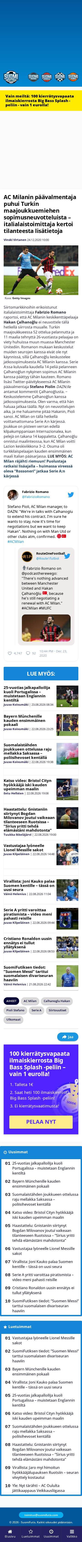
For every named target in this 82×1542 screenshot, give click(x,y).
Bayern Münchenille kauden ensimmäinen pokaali (24, 720)
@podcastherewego (39, 573)
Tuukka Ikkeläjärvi (17, 835)
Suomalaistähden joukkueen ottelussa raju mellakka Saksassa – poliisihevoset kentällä (27, 751)
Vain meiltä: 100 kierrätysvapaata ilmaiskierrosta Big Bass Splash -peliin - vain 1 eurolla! (39, 100)
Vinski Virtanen (15, 240)
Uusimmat (18, 1151)
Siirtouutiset (57, 1010)
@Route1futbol (47, 558)
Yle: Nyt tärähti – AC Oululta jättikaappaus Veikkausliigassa (38, 1488)
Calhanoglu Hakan (57, 1001)
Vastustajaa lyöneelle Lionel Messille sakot (24, 847)
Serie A (36, 1010)
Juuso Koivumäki (16, 704)
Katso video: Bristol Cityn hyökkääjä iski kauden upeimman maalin (27, 784)
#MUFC (45, 608)
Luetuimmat (19, 1326)
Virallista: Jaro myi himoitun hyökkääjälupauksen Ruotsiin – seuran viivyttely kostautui (45, 1472)
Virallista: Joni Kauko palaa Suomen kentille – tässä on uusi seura (29, 885)
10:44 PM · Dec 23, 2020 (53, 653)
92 (34, 653)
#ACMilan (16, 541)
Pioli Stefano (15, 1010)
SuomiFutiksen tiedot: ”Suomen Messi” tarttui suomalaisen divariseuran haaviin (28, 973)
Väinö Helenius (15, 894)
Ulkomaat (13, 1019)
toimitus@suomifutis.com (41, 1515)
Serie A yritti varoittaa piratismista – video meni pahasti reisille (28, 914)
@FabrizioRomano (36, 497)
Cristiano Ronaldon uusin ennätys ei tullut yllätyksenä (28, 942)
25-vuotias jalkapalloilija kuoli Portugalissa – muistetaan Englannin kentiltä (27, 694)
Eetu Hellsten (14, 793)
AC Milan (30, 1001)
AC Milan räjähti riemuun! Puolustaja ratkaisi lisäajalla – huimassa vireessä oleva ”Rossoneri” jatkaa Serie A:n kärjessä (38, 466)
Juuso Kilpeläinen (17, 854)
